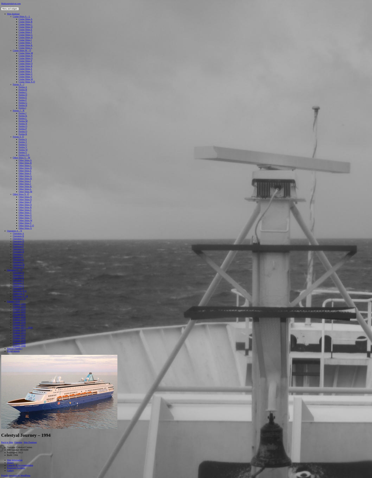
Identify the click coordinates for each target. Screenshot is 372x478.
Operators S (18, 280)
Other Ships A (25, 160)
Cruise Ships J (25, 42)
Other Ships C (25, 165)
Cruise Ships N (26, 55)
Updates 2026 (13, 301)
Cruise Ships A (25, 19)
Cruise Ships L (25, 48)
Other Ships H (25, 178)
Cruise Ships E (25, 29)
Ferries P (23, 129)
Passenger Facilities (16, 468)
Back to (7, 442)
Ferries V (23, 147)
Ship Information (15, 460)
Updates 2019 (19, 320)
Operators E (18, 244)
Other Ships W (25, 220)
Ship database (13, 14)
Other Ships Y (25, 223)
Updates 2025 (19, 304)
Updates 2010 (19, 340)
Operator (18, 442)
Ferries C (23, 92)
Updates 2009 (19, 343)
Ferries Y (23, 152)
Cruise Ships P (25, 61)
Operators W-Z (20, 291)
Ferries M (23, 121)
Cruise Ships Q (26, 63)
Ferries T (23, 142)
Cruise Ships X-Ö (27, 82)
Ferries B (23, 89)
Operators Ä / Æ (20, 296)
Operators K (18, 259)
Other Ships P (25, 202)
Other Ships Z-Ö (26, 225)
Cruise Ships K (26, 45)
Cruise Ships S (25, 69)
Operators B (18, 236)
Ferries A (23, 87)
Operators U (18, 286)
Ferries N (23, 123)
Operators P (18, 275)
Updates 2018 (19, 322)
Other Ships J (25, 184)
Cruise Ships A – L (21, 16)
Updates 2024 (19, 306)
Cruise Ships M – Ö (22, 50)
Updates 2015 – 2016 (23, 327)
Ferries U (23, 144)
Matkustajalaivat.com (11, 3)
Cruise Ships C (25, 24)
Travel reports (13, 351)
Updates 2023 (19, 309)
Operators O (18, 272)
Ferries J (22, 113)
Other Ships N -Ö (21, 194)
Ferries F (23, 100)
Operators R (18, 278)
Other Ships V (25, 218)
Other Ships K (25, 186)
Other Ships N (25, 197)
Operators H (18, 252)
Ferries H (23, 105)
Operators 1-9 (19, 299)
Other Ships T (25, 212)
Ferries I (22, 108)
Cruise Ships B (25, 21)
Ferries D (23, 95)
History (10, 462)
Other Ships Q (25, 204)
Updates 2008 (19, 346)
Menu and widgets (10, 9)
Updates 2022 (19, 312)
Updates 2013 (19, 333)
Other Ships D (25, 168)
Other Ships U (25, 215)
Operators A (18, 233)
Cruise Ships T (25, 71)
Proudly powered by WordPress (15, 475)
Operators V (18, 288)
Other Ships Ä (25, 228)
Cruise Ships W (26, 79)
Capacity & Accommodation (20, 465)
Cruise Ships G (26, 35)
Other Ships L (25, 189)
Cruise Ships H (26, 37)
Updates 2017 (19, 325)
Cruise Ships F (25, 32)
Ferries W (23, 150)
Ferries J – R (18, 110)
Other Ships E (25, 171)
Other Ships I (25, 181)
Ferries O (23, 126)
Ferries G (23, 103)
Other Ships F (25, 173)
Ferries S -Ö (18, 137)
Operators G (18, 249)
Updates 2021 (19, 314)
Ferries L (23, 118)
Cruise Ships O (26, 58)
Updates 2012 (19, 335)
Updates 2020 (19, 317)
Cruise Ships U (26, 74)
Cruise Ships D (26, 27)
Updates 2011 (19, 338)
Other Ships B (25, 163)
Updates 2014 (19, 330)
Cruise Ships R (25, 66)
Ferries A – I (18, 84)
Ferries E (23, 97)
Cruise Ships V (26, 76)
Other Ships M (25, 191)
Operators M (18, 265)
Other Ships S (25, 210)
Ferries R (23, 134)
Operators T (18, 283)
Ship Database (30, 442)
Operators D (18, 241)
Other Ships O (25, 199)
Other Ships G (25, 176)
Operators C (18, 238)
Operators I (18, 254)
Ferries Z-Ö (24, 155)
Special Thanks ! (14, 348)
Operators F (18, 246)
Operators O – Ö (14, 270)
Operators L (18, 262)
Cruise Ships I (25, 40)
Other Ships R (25, 207)
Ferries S (23, 139)
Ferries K (23, 116)
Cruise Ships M (26, 53)
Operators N (18, 267)
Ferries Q (23, 131)
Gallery (10, 470)
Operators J (18, 257)
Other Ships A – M (21, 157)
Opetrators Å (19, 293)
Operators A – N (14, 231)
